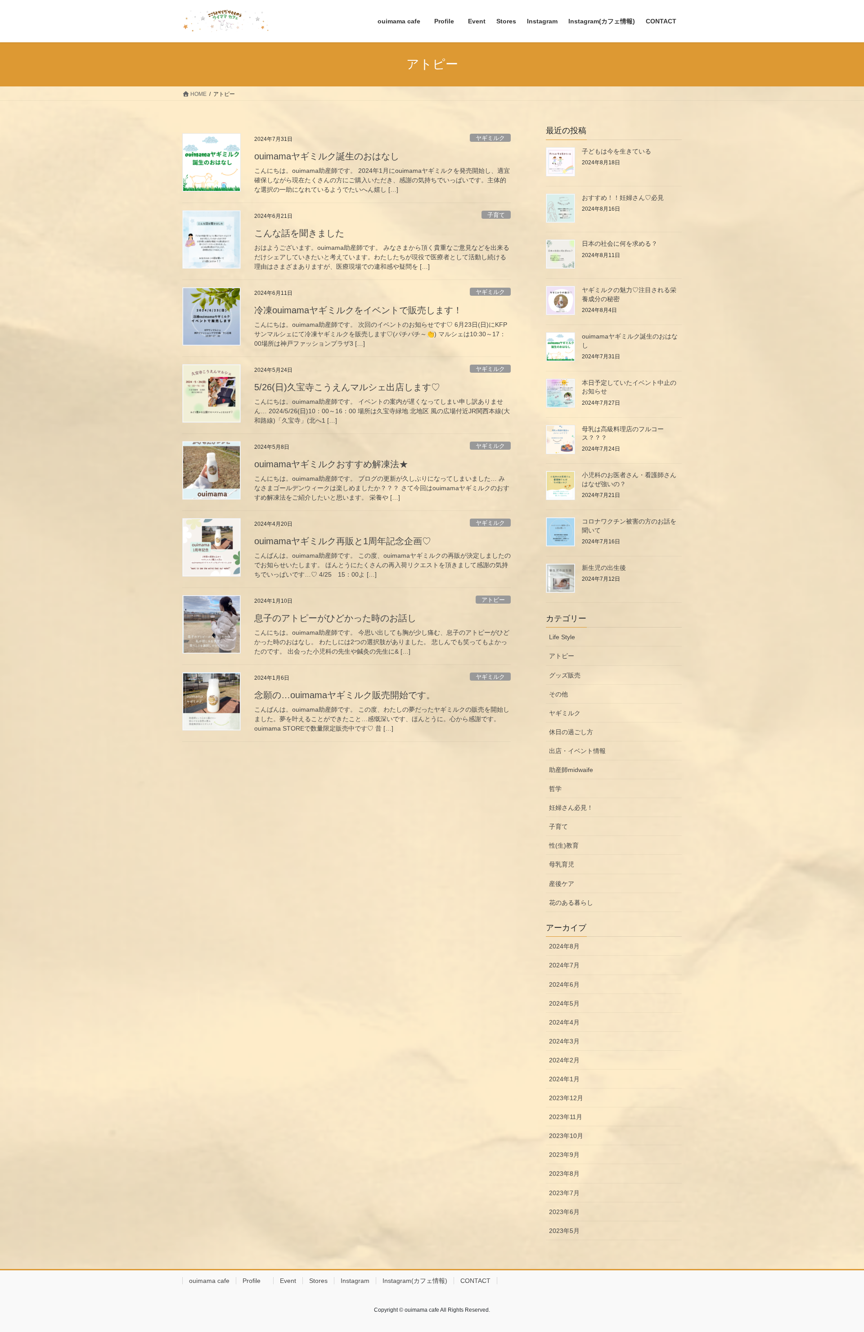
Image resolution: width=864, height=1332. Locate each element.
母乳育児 (561, 864)
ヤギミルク (490, 138)
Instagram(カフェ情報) (414, 1280)
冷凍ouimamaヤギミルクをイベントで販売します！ (358, 310)
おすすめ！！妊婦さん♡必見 (623, 197)
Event (288, 1280)
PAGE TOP (836, 1284)
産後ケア (561, 883)
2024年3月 (564, 1041)
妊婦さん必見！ (571, 807)
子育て (496, 215)
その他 (558, 694)
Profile (255, 1280)
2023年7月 (564, 1193)
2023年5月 (564, 1230)
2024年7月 (564, 965)
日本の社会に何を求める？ (623, 243)
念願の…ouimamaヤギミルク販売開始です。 (344, 695)
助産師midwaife (571, 769)
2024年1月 (564, 1079)
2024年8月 (564, 946)
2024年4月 (564, 1022)
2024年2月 (564, 1060)
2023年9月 (564, 1154)
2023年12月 (566, 1098)
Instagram (355, 1280)
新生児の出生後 (604, 567)
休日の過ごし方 (571, 732)
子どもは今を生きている (616, 151)
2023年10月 (566, 1135)
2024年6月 (564, 984)
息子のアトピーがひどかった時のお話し (335, 618)
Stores (318, 1280)
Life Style (562, 637)
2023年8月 (564, 1173)
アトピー (493, 599)
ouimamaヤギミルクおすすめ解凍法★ (331, 464)
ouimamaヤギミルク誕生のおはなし (326, 156)
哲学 (555, 788)
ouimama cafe (209, 1280)
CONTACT (475, 1280)
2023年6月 (564, 1211)
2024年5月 (564, 1003)
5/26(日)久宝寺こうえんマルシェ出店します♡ (347, 387)
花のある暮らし (571, 902)
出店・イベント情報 (577, 750)
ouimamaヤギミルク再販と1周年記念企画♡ (342, 541)
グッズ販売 (564, 675)
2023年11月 (565, 1116)
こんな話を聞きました (299, 233)
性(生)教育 (564, 845)
